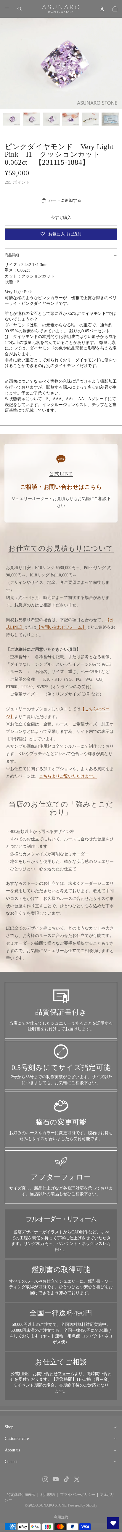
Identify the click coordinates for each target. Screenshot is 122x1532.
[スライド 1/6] (11, 119)
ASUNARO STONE (51, 1505)
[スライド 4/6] (70, 119)
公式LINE (20, 1373)
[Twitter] (76, 1479)
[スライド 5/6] (90, 119)
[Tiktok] (66, 1479)
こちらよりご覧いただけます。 (68, 776)
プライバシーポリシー (77, 1494)
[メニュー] (7, 9)
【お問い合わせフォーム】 (61, 627)
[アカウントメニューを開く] (101, 8)
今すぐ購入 (61, 217)
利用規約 (47, 1494)
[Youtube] (55, 1479)
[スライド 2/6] (31, 119)
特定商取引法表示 (21, 1494)
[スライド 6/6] (110, 119)
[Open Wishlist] (113, 1523)
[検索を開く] (19, 8)
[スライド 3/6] (51, 119)
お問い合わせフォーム (53, 1373)
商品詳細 (12, 255)
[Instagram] (45, 1479)
